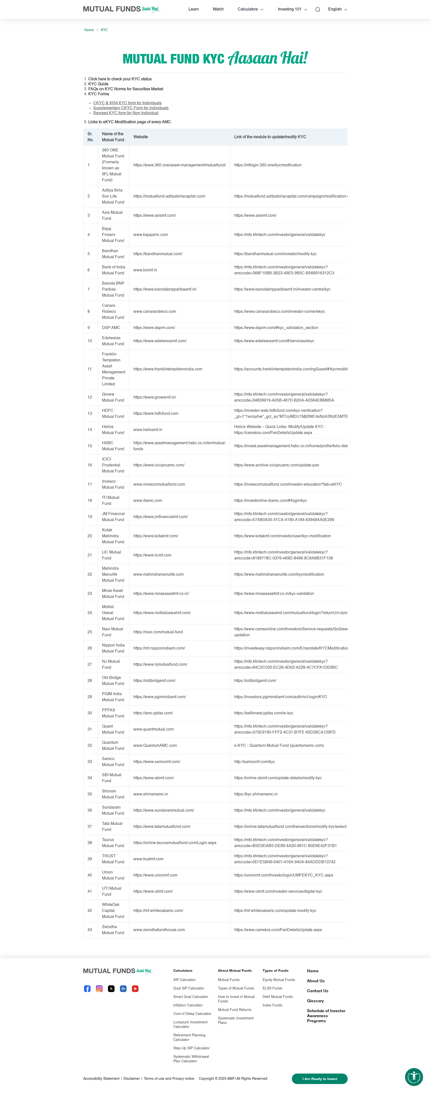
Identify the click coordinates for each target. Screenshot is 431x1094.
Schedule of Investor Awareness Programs (326, 1015)
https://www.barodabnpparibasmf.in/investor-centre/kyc (282, 290)
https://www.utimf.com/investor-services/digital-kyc (278, 892)
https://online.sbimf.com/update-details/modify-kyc (278, 778)
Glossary (315, 1000)
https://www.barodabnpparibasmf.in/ (165, 290)
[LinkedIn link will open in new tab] (123, 989)
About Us (316, 980)
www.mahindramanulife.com (158, 575)
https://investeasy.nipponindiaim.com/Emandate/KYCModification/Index (297, 649)
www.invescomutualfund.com (159, 485)
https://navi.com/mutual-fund (158, 632)
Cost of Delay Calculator (192, 1014)
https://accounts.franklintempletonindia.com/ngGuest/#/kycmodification (296, 369)
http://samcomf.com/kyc (254, 762)
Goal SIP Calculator (188, 988)
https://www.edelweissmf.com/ (159, 341)
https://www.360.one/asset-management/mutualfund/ (179, 165)
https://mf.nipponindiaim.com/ (159, 649)
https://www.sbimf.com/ (153, 778)
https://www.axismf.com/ (154, 216)
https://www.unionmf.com (155, 875)
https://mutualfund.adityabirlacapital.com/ (169, 197)
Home (89, 30)
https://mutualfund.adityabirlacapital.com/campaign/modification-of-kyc (296, 197)
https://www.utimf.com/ (153, 892)
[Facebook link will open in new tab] (87, 989)
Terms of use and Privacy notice (169, 1079)
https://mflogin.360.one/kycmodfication (268, 165)
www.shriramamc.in (150, 794)
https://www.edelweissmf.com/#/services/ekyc (274, 341)
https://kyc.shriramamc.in (256, 794)
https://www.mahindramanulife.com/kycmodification (279, 575)
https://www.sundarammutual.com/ (163, 811)
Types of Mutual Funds (236, 988)
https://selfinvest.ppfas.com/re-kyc (263, 713)
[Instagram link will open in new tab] (99, 989)
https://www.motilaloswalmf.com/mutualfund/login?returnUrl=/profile (293, 613)
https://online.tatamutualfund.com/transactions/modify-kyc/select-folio (294, 827)
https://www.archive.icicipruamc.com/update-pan (276, 465)
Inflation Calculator (188, 1005)
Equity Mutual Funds (279, 980)
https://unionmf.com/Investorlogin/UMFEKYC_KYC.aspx (283, 875)
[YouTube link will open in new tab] (135, 989)
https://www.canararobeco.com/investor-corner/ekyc (279, 312)
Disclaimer (131, 1079)
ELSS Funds (272, 988)
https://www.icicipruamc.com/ (158, 465)
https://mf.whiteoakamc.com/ (158, 911)
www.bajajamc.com (150, 235)
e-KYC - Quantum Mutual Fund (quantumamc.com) (279, 746)
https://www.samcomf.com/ (156, 762)
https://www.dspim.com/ (154, 328)
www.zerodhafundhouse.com (159, 930)
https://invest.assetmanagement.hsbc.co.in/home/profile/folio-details (293, 446)
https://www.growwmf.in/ (154, 398)
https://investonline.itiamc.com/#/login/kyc (270, 501)
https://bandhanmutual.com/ (157, 254)
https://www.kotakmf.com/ (155, 536)
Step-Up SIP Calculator (191, 1048)
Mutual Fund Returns (234, 1010)
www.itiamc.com (147, 501)
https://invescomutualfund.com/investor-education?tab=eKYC (288, 485)
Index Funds (272, 1005)
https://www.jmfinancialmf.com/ (160, 517)
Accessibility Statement (101, 1079)
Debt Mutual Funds (278, 997)
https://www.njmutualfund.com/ (160, 665)
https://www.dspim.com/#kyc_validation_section (276, 328)
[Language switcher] (346, 9)
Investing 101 (290, 9)
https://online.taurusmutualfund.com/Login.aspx (174, 843)
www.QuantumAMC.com (155, 746)
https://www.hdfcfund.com (155, 414)
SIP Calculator (184, 980)
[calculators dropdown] (262, 9)
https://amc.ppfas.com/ (153, 713)
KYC (104, 30)
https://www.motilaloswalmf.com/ (162, 613)
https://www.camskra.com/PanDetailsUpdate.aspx (278, 930)
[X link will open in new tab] (111, 989)
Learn (194, 9)
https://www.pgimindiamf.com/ (159, 697)
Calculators (248, 9)
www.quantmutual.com (153, 730)
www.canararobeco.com (154, 312)
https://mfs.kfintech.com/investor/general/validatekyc (279, 235)
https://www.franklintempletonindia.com (167, 369)
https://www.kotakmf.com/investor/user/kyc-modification (282, 536)
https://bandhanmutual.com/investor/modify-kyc (275, 254)
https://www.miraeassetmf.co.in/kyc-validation (274, 594)
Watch (218, 9)
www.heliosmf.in (147, 430)
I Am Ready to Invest (320, 1079)
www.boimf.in (145, 270)
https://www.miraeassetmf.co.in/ (161, 594)
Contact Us (317, 990)
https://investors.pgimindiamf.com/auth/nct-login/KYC (280, 697)
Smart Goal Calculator (190, 997)
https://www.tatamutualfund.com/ (161, 827)
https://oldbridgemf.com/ (154, 681)
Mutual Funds (229, 980)
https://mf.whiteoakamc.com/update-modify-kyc (275, 911)
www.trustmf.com (148, 859)
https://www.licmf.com (152, 555)
